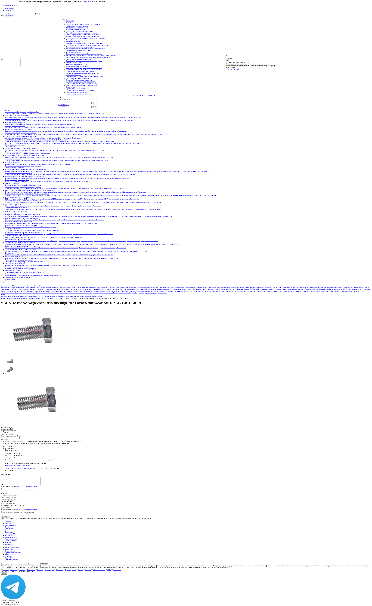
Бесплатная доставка (11, 560)
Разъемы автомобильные (48, 174)
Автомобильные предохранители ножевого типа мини (105, 171)
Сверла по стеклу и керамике (86, 234)
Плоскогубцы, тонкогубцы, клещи (63, 202)
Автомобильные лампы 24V (33, 160)
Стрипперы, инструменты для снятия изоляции (91, 202)
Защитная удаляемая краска (36, 206)
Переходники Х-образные (79, 181)
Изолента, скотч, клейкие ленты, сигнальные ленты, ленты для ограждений (91, 55)
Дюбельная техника (54, 296)
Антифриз (8, 157)
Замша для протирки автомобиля (59, 131)
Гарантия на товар (11, 539)
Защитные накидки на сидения (94, 188)
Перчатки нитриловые (48, 237)
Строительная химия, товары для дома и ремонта (82, 83)
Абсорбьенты (9, 223)
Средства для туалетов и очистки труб (17, 150)
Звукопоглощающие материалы (36, 258)
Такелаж (70, 296)
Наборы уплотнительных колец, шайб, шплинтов (82, 73)
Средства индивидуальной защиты (77, 78)
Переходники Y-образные (27, 181)
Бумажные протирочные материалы (26, 223)
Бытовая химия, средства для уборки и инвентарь (82, 36)
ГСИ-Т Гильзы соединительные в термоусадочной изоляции (55, 195)
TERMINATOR (10, 534)
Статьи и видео (10, 551)
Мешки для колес (110, 188)
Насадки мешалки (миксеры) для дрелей (36, 234)
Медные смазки (24, 265)
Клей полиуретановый (70, 248)
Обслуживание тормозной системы (144, 134)
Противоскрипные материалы (57, 258)
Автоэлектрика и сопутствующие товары (79, 47)
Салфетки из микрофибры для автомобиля (102, 131)
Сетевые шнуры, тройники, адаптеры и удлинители (59, 124)
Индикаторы (22, 262)
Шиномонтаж (70, 87)
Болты (7, 140)
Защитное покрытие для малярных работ (57, 188)
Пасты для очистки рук (42, 154)
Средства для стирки (37, 150)
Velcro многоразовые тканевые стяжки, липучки (34, 241)
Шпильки (64, 296)
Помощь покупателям (12, 547)
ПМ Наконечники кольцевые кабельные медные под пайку (141, 209)
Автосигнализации (11, 213)
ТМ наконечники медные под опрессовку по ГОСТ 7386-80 (24, 209)
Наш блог (8, 542)
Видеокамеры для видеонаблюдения (17, 275)
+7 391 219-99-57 (63, 105)
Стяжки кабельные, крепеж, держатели (79, 80)
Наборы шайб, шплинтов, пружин (45, 227)
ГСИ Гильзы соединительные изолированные (20, 195)
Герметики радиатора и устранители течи (18, 134)
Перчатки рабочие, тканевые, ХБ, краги (27, 237)
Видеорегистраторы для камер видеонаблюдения (45, 275)
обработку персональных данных (26, 486)
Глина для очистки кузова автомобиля (60, 216)
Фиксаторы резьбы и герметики (71, 117)
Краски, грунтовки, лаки (74, 62)
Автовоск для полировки (13, 120)
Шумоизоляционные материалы (76, 89)
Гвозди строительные (17, 145)
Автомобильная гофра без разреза (16, 113)
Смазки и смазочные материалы (76, 92)
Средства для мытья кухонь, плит (84, 150)
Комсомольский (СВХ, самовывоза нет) (18, 465)
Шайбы (39, 296)
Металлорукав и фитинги (13, 270)
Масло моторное (41, 157)
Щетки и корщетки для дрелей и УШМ (46, 178)
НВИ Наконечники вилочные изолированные (190, 195)
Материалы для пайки (73, 52)
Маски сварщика (61, 237)
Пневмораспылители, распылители (16, 131)
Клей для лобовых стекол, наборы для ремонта (86, 134)
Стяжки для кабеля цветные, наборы (99, 241)
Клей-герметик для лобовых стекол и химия (19, 117)
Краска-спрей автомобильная (81, 206)
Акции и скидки (10, 541)
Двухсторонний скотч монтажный (124, 192)
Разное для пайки (22, 185)
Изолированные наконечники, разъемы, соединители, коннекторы (88, 57)
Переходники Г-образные (45, 181)
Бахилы (70, 237)
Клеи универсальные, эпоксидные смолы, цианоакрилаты (52, 134)
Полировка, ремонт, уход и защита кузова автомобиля (84, 68)
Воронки (51, 164)
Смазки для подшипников (53, 265)
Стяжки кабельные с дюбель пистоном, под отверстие (130, 241)
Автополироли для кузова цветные (16, 216)
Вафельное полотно (79, 223)
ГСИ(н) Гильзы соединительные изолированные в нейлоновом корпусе (151, 195)
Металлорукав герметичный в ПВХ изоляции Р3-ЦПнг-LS (24, 272)
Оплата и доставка (11, 537)
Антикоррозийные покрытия (37, 216)
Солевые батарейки (42, 127)
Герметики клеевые (56, 248)
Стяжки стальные (48, 251)
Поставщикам (9, 544)
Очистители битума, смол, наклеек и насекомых (107, 120)
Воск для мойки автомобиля (81, 120)
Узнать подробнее (37, 571)
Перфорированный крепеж (93, 296)
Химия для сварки (53, 230)
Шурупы (45, 296)
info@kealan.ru (88, 2)
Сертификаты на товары (13, 553)
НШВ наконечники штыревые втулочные (66, 199)
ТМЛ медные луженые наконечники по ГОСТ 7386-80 (63, 209)
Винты (7, 143)
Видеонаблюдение (11, 274)
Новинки (69, 22)
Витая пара (8, 220)
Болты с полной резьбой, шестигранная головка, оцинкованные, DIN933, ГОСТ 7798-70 (38, 140)
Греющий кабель (17, 220)
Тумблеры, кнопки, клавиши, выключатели (80, 90)
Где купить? (9, 529)
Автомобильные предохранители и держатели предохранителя (87, 45)
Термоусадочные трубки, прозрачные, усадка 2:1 (79, 244)
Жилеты (57, 164)
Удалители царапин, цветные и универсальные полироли (93, 216)
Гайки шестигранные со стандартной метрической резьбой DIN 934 (31, 141)
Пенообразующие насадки (79, 131)
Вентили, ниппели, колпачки (75, 255)
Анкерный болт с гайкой (43, 138)
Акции (7, 110)
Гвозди (7, 145)
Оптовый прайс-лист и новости (13, 505)
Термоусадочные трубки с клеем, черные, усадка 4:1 (151, 244)
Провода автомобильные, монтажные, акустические (83, 69)
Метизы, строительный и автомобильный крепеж (82, 35)
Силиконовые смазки (37, 265)
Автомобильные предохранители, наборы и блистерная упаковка (65, 171)
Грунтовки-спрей (10, 206)
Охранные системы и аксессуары (77, 66)
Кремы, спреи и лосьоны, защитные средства (20, 154)
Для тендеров (9, 535)
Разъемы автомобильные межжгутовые (69, 174)
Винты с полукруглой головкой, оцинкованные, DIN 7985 (65, 143)
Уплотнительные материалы (98, 258)
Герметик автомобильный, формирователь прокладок (100, 117)
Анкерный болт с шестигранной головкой (66, 138)
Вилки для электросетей (13, 124)
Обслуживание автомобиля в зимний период (118, 134)
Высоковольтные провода (30, 174)
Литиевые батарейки (28, 127)
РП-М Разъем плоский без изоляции (92, 199)
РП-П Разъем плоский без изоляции (116, 199)
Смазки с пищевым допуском (14, 167)
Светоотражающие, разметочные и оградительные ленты (38, 192)
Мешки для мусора (30, 269)
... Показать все (99, 113)
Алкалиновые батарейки (13, 127)
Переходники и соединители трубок (78, 50)
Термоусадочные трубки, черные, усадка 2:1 (19, 244)
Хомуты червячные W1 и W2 (14, 251)
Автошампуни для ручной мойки (60, 120)
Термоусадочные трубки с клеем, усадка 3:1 (48, 244)
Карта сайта (8, 558)
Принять (4, 573)
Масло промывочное (97, 157)
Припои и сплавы (10, 185)
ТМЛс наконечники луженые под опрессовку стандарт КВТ (101, 209)
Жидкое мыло (49, 150)
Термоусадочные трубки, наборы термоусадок (81, 82)
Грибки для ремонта (11, 255)
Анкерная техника (11, 138)
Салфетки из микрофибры (46, 223)
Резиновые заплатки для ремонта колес (52, 255)
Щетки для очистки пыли (64, 223)
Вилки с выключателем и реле (31, 124)
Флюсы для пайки (35, 185)
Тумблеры (39, 262)
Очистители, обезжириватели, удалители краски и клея (97, 248)
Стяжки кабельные (11, 241)
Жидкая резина (21, 206)
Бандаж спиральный (56, 113)
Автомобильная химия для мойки (77, 28)
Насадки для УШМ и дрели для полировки (19, 178)
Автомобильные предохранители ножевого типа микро (142, 171)
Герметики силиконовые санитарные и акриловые (21, 248)
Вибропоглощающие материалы (15, 258)
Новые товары (9, 549)
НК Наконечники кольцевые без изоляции (38, 199)
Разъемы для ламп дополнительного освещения (58, 160)
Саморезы (29, 296)
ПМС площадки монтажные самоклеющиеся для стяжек (68, 241)
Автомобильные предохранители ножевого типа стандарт (24, 171)
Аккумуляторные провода (13, 174)
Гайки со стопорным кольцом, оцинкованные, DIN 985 (102, 141)
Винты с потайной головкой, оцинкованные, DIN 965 (27, 143)
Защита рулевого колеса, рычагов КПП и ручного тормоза (24, 188)
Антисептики (9, 237)
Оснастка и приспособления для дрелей (63, 234)
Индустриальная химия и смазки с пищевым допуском (84, 43)
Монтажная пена (44, 248)
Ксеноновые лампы (102, 160)
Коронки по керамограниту (14, 234)
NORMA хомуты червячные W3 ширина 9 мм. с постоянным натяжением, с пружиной (83, 251)
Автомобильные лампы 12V (14, 160)
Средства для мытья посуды (63, 150)
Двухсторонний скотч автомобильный (100, 192)
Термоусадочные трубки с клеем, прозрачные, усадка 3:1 (114, 244)
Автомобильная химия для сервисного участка (81, 33)
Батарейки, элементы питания (76, 29)
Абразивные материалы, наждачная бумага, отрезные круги (85, 48)
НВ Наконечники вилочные (14, 199)
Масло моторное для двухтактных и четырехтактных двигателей (68, 157)
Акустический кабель (31, 220)
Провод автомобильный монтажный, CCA (79, 220)
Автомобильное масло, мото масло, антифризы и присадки (85, 38)
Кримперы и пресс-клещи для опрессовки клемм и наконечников (129, 202)
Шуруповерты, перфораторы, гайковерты (38, 202)
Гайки (7, 141)
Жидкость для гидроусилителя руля (23, 157)
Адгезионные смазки (12, 265)
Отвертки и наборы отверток (14, 202)
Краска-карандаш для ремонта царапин (58, 206)
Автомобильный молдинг (32, 164)
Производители (10, 554)
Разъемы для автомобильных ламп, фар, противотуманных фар (104, 174)
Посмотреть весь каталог (144, 96)
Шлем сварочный (25, 230)
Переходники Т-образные (62, 181)
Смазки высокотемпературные (72, 265)
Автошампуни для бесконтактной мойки (35, 120)
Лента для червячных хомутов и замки (125, 251)
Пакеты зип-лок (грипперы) (14, 269)
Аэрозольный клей (124, 117)
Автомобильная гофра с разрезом (38, 113)
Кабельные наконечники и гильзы (77, 64)
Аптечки (44, 164)
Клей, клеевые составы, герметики (77, 26)
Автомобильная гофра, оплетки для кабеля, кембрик (83, 24)
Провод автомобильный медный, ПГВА (52, 220)
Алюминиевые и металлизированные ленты (72, 192)
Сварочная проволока (12, 230)
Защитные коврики (77, 188)
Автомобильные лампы (73, 40)
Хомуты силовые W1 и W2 (33, 251)
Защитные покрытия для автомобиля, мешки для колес (84, 54)
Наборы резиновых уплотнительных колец (19, 227)
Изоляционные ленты (12, 192)
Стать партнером (10, 525)
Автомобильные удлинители (14, 164)
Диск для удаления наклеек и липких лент (74, 178)
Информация (9, 532)
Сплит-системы (10, 279)
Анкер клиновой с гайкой (25, 138)
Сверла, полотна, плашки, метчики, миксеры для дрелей (84, 76)
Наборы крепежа (78, 296)
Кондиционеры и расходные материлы (17, 277)
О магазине (8, 523)
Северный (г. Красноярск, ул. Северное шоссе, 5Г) (21, 468)
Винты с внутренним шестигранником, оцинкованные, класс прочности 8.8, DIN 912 (113, 143)
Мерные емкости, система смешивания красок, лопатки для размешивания (136, 216)
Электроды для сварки (38, 230)
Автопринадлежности (73, 41)
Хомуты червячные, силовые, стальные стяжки (81, 85)
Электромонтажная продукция (15, 122)
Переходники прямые (12, 181)
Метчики (100, 234)
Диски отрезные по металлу (97, 178)
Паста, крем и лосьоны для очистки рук (18, 152)
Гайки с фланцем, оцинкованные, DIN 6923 (68, 141)
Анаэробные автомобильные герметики (47, 117)
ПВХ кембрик (89, 113)
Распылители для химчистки (38, 131)
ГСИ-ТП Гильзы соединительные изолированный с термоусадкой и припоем (101, 195)
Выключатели (31, 262)
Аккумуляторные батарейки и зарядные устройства (66, 127)
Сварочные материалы (73, 75)
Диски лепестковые (113, 178)
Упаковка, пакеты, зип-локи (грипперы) (79, 94)
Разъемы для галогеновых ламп (85, 160)
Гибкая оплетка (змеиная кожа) (74, 113)
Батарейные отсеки (11, 262)
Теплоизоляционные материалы (78, 258)
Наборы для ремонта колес (94, 255)
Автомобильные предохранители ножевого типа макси (179, 171)
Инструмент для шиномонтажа (28, 255)
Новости (7, 527)
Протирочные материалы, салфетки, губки (80, 71)
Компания (8, 522)
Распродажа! (70, 21)
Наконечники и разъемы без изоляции (78, 59)
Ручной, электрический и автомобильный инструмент (84, 61)
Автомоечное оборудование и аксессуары (79, 31)
